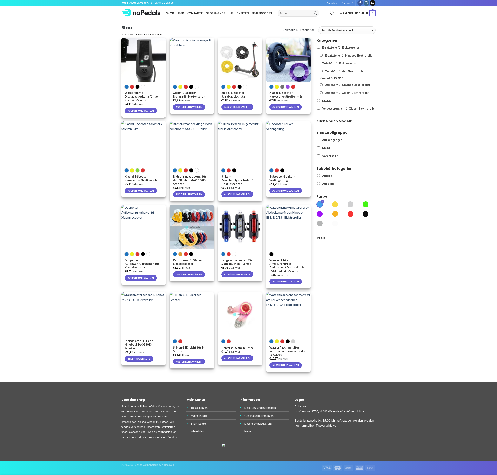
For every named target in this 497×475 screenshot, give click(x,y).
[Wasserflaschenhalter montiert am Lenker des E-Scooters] (288, 314)
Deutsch (345, 2)
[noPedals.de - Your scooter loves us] (140, 13)
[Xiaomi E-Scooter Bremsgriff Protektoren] (192, 60)
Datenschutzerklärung (258, 423)
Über (180, 13)
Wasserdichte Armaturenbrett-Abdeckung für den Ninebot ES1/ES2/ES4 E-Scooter (288, 266)
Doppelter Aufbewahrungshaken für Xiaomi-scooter (142, 264)
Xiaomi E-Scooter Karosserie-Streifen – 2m (286, 94)
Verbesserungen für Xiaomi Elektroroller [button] (349, 108)
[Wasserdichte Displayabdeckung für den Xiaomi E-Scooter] (143, 60)
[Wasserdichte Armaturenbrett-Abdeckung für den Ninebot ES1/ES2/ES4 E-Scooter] (288, 227)
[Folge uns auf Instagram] (366, 3)
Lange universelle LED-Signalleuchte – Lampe (236, 262)
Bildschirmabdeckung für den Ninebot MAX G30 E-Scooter (189, 180)
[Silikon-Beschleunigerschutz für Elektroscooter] (240, 143)
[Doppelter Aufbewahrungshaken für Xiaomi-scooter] (143, 227)
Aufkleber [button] (328, 183)
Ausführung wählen (141, 110)
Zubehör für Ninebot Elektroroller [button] (347, 84)
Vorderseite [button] (330, 156)
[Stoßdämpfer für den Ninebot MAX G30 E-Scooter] (143, 314)
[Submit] (315, 13)
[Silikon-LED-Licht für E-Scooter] (192, 314)
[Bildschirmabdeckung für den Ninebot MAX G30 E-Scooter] (192, 143)
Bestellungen (199, 407)
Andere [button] (327, 175)
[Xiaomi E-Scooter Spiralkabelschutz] (240, 60)
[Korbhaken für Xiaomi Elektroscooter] (192, 227)
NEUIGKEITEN (239, 13)
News (247, 431)
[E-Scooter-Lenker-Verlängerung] (288, 143)
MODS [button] (326, 100)
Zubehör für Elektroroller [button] (339, 63)
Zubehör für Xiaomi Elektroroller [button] (347, 92)
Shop (170, 13)
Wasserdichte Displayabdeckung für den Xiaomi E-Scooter (142, 96)
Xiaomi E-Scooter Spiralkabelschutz (233, 94)
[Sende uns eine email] (372, 3)
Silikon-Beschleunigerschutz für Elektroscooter (238, 180)
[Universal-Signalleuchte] (240, 314)
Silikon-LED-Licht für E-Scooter (188, 349)
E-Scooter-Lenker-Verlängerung (282, 178)
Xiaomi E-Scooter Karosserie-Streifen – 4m (141, 178)
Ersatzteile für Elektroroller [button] (340, 47)
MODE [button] (326, 148)
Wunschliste (199, 415)
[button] (319, 205)
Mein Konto (198, 423)
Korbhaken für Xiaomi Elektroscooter (187, 262)
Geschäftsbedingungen (259, 415)
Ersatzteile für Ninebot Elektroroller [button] (349, 55)
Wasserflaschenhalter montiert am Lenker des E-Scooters (287, 351)
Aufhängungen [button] (332, 140)
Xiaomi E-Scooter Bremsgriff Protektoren (189, 94)
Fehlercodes (262, 13)
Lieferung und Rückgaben (260, 407)
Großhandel (216, 13)
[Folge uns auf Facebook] (360, 3)
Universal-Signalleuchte (237, 347)
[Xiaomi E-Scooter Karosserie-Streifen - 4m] (143, 143)
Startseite (127, 34)
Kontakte (195, 13)
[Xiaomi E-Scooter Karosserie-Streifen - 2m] (288, 60)
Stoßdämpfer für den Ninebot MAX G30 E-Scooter (139, 344)
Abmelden (197, 431)
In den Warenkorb (139, 358)
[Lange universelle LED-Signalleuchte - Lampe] (240, 227)
